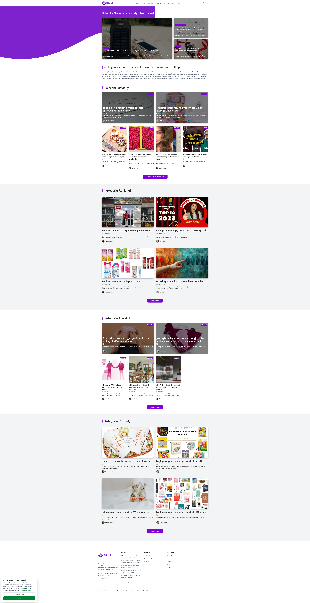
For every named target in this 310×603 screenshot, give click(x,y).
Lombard (179, 3)
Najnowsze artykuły (139, 3)
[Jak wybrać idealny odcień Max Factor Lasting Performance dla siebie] (168, 139)
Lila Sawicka (163, 241)
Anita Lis (162, 120)
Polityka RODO (135, 590)
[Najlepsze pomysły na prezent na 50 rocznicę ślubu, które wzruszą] (128, 442)
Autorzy (147, 552)
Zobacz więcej (155, 300)
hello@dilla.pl (103, 578)
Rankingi (158, 3)
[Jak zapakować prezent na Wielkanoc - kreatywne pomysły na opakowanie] (128, 493)
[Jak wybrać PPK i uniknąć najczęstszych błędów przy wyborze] (114, 369)
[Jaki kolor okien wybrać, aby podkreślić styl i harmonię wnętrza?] (141, 369)
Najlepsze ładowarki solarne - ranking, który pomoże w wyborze (131, 50)
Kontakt (128, 590)
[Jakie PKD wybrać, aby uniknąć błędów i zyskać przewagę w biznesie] (168, 369)
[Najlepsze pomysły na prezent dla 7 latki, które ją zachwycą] (182, 442)
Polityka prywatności (119, 590)
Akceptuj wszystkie (19, 598)
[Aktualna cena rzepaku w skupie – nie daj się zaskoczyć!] (195, 139)
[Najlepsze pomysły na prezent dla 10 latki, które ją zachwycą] (182, 493)
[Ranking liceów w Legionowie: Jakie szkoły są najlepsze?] (128, 212)
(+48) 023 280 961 (105, 575)
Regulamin (100, 590)
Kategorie (170, 552)
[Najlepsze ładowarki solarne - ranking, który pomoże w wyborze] (137, 38)
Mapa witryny (155, 590)
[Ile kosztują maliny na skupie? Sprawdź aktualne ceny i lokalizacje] (141, 139)
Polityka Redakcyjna (145, 590)
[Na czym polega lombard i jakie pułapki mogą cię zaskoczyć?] (114, 139)
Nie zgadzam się (19, 594)
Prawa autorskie (109, 590)
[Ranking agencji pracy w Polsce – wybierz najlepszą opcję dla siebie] (182, 263)
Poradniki (150, 3)
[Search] (204, 3)
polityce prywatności (25, 590)
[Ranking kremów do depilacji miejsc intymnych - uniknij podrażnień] (128, 263)
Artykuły (124, 552)
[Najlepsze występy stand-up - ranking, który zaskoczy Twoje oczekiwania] (182, 212)
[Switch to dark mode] (206, 3)
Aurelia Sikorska (110, 120)
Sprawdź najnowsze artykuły (155, 176)
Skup (173, 3)
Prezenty (166, 3)
